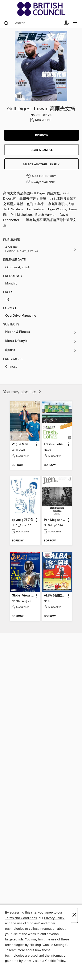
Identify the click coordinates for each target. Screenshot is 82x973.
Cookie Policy (55, 961)
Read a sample (41, 150)
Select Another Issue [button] (40, 164)
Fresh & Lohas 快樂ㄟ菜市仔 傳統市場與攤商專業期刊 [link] (55, 444)
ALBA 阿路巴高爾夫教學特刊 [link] (55, 596)
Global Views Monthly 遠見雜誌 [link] (23, 596)
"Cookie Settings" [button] (54, 945)
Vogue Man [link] (20, 444)
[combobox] (32, 23)
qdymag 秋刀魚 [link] (23, 520)
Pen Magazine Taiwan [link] (55, 520)
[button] (41, 135)
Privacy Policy (54, 918)
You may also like (20, 392)
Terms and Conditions (21, 918)
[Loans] (66, 23)
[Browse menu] (75, 23)
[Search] (6, 23)
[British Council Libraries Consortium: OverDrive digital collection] (41, 9)
